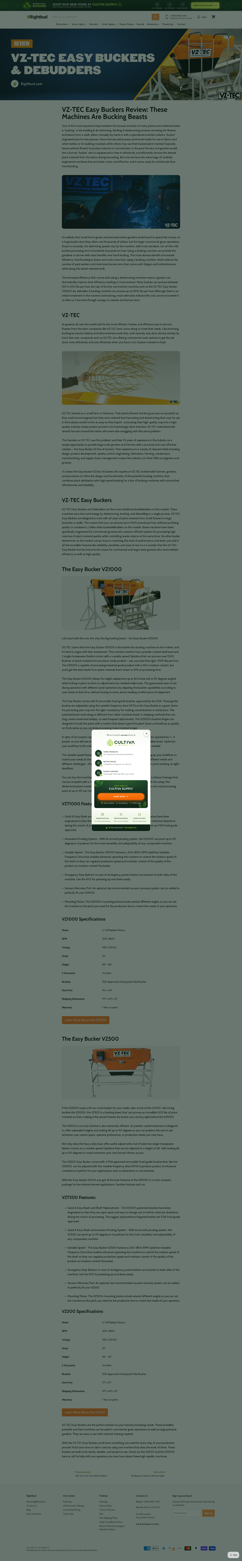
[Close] (146, 733)
